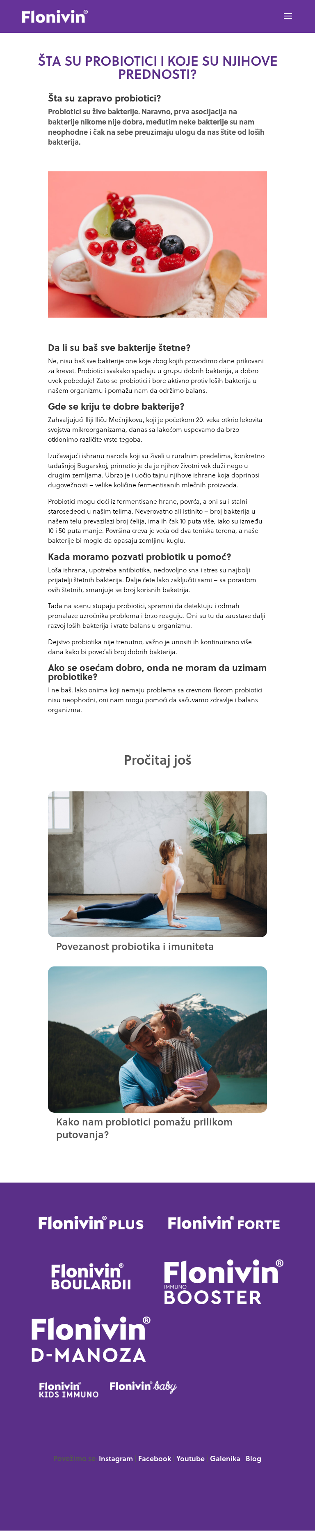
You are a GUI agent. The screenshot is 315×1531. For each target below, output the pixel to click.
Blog (253, 1459)
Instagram (116, 1459)
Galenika (225, 1459)
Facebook (154, 1459)
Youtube (190, 1459)
